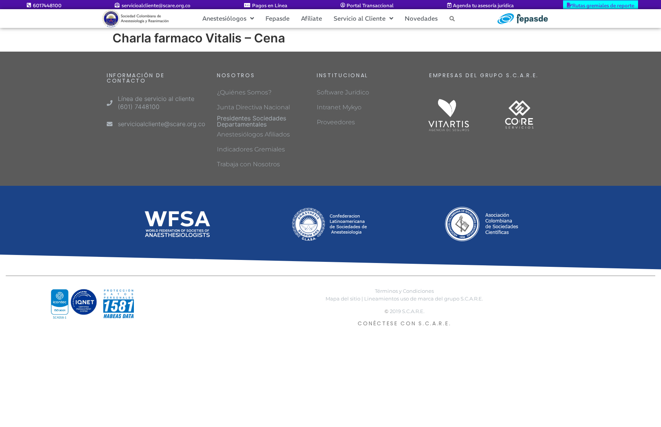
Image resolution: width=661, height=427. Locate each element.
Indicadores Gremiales (251, 149)
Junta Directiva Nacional (253, 107)
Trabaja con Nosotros (248, 164)
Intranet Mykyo (339, 107)
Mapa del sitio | (344, 299)
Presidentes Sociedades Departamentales (251, 121)
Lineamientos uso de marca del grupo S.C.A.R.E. (423, 299)
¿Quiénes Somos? (244, 92)
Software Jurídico (343, 92)
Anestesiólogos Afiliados (253, 134)
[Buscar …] (452, 18)
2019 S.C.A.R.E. (407, 311)
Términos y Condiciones (404, 291)
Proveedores (336, 122)
